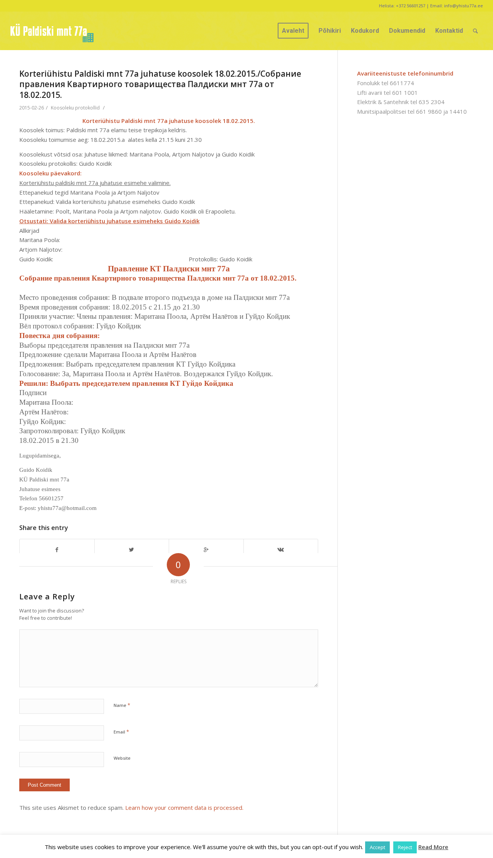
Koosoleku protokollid (75, 107)
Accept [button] (377, 847)
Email (121, 731)
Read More (433, 847)
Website (122, 758)
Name (122, 705)
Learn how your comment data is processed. (184, 807)
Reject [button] (405, 847)
